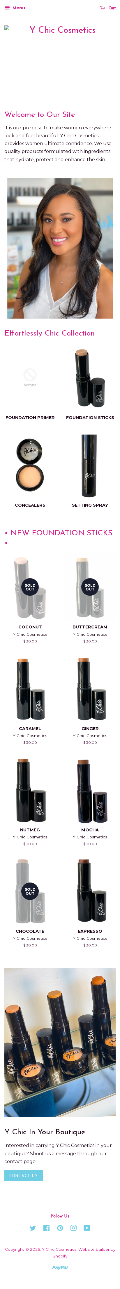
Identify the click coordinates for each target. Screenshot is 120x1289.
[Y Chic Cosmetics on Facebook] (46, 1229)
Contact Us (23, 1175)
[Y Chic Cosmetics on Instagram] (73, 1229)
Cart (111, 8)
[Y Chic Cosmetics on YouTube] (87, 1229)
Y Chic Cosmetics (59, 1249)
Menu (18, 8)
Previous (16, 248)
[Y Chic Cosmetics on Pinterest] (60, 1229)
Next (103, 248)
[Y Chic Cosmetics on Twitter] (33, 1229)
